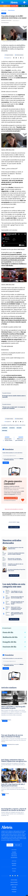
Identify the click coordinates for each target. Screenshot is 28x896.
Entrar (18, 522)
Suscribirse (10, 845)
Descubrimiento (14, 857)
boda (4, 794)
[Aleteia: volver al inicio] (14, 2)
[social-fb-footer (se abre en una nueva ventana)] (12, 876)
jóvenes (4, 770)
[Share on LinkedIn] (16, 57)
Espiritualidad (14, 854)
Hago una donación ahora (10, 498)
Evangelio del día (9, 642)
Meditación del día (10, 637)
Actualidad (14, 852)
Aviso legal (14, 887)
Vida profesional (11, 10)
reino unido (19, 427)
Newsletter (14, 863)
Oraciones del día (9, 647)
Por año (14, 871)
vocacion (4, 745)
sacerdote (5, 692)
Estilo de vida (3, 10)
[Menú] (5, 2)
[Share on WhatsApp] (23, 57)
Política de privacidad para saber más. (13, 459)
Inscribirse (6, 462)
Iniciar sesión (17, 845)
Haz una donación (14, 882)
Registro (5, 5)
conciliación (4, 427)
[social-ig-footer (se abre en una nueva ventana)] (17, 876)
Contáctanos (14, 889)
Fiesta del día (8, 632)
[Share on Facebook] (13, 57)
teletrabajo (4, 430)
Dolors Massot (16, 20)
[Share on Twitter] (18, 57)
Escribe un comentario (14, 527)
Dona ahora (13, 5)
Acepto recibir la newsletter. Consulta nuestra (13, 459)
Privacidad (14, 891)
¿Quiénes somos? (14, 884)
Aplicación (14, 865)
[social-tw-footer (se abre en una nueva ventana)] (15, 876)
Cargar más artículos (14, 575)
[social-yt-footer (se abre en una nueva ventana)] (10, 876)
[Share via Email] (20, 57)
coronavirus (12, 427)
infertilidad (5, 721)
